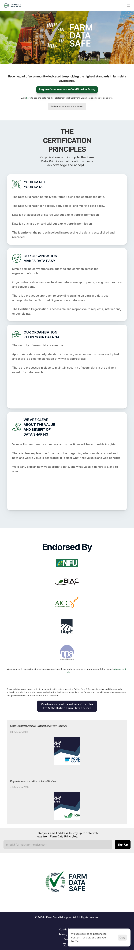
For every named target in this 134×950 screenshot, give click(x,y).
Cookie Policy (67, 929)
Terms (67, 939)
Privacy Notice (67, 934)
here (28, 98)
